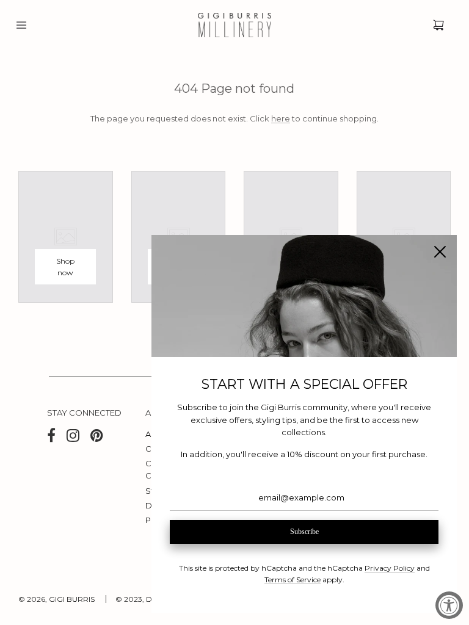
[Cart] (438, 25)
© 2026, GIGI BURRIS (56, 599)
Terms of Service (292, 579)
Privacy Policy (390, 568)
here (280, 118)
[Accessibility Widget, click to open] (449, 605)
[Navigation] (21, 25)
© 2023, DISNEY (144, 599)
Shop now (65, 266)
